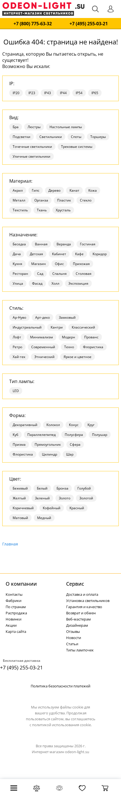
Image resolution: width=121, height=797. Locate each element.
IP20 (16, 92)
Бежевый (20, 488)
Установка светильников (87, 600)
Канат (74, 190)
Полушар (99, 434)
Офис (59, 263)
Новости (73, 637)
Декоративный (25, 424)
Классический (83, 327)
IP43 (47, 92)
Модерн (68, 337)
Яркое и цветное (77, 356)
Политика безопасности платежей (60, 686)
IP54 (79, 92)
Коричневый (23, 508)
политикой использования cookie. (62, 724)
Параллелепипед (41, 434)
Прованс (91, 337)
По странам (16, 606)
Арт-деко (42, 317)
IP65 (94, 92)
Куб (15, 434)
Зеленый (42, 498)
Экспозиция (78, 283)
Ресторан (20, 273)
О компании (21, 583)
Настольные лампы (66, 126)
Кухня (17, 263)
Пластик (64, 200)
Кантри (57, 327)
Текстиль (20, 210)
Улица (18, 283)
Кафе (79, 254)
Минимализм (41, 337)
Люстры (34, 126)
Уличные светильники (31, 156)
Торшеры (98, 136)
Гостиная (87, 244)
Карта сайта (16, 631)
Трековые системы (76, 146)
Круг (91, 424)
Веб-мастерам (78, 619)
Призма (19, 444)
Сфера (75, 444)
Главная (10, 544)
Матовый (20, 517)
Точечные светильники (32, 146)
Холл (55, 283)
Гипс (35, 190)
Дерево (54, 190)
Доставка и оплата (82, 594)
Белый (42, 488)
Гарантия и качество (84, 606)
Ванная (41, 244)
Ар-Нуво (19, 317)
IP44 (63, 92)
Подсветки (21, 136)
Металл (19, 200)
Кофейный (51, 508)
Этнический (44, 356)
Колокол (53, 424)
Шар (69, 454)
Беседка (19, 244)
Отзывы (73, 631)
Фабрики (13, 600)
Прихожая (81, 263)
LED (16, 390)
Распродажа (16, 612)
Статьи (72, 643)
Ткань (42, 210)
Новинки (13, 619)
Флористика (93, 347)
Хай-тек (19, 356)
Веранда (64, 244)
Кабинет (59, 254)
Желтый (19, 498)
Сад (40, 273)
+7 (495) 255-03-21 (89, 24)
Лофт (17, 337)
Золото (64, 498)
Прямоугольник (48, 444)
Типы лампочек (80, 650)
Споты (76, 136)
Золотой (86, 498)
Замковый (67, 317)
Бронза (62, 488)
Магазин (38, 263)
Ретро (17, 347)
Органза (41, 200)
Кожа (92, 190)
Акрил (18, 190)
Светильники (50, 136)
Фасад (37, 283)
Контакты (14, 594)
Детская (36, 254)
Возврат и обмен (81, 612)
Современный (43, 347)
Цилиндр (49, 454)
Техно (69, 347)
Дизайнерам (77, 625)
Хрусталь (63, 210)
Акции (11, 625)
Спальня (59, 273)
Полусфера (74, 434)
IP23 (31, 92)
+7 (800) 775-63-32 (33, 24)
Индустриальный (27, 327)
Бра (16, 126)
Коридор (100, 254)
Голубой (84, 488)
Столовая (83, 273)
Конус (74, 424)
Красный (77, 508)
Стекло (85, 200)
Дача (17, 254)
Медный (44, 517)
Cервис (75, 583)
